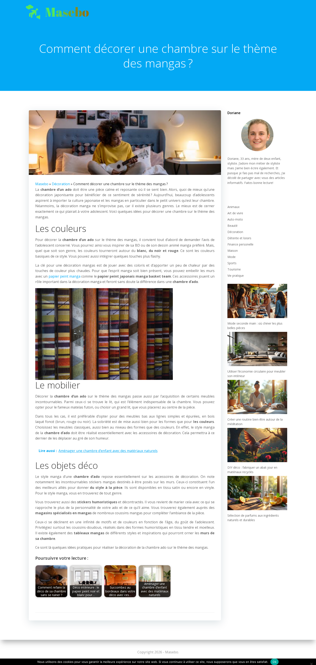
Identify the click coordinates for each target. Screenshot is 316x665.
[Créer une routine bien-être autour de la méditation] (257, 397)
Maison (232, 251)
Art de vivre (235, 213)
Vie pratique (235, 275)
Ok (274, 661)
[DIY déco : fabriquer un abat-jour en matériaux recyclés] (257, 445)
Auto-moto (235, 219)
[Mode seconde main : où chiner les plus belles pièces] (257, 301)
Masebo (41, 184)
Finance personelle (240, 244)
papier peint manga (65, 276)
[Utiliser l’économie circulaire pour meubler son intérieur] (257, 349)
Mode (231, 257)
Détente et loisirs (239, 238)
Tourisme (234, 269)
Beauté (232, 226)
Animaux (233, 207)
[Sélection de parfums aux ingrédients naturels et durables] (257, 493)
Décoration (61, 184)
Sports (231, 263)
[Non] (311, 663)
